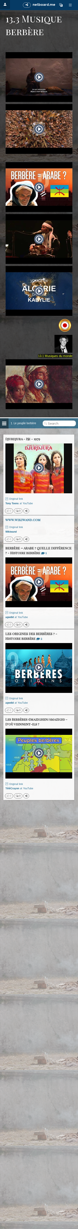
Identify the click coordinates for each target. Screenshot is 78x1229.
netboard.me (44, 5)
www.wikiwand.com (23, 519)
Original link (16, 499)
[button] (61, 5)
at (19, 503)
